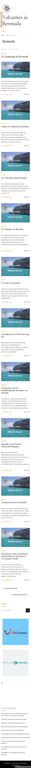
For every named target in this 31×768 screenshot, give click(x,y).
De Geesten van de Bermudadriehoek (12, 730)
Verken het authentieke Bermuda (15, 127)
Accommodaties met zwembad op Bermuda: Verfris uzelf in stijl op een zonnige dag (14, 715)
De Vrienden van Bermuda (12, 229)
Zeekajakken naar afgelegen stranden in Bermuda (13, 754)
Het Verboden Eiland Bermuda (14, 178)
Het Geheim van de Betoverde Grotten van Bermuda (14, 748)
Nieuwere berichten (19, 595)
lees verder (5, 94)
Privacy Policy (23, 763)
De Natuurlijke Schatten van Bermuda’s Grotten (15, 734)
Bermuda (4, 53)
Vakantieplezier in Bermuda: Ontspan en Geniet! (15, 737)
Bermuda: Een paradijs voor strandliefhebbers (14, 727)
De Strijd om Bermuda (10, 283)
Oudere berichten (11, 588)
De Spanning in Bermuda (14, 56)
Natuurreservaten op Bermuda (13, 503)
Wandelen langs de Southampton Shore (13, 723)
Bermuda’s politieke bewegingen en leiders (14, 719)
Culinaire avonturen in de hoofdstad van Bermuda (13, 742)
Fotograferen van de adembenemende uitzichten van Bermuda (14, 390)
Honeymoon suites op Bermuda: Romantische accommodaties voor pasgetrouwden (14, 556)
